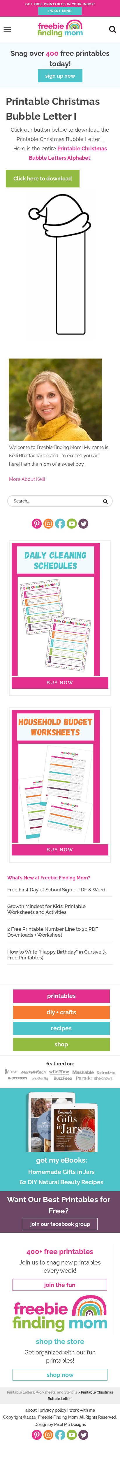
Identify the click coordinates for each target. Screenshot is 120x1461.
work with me (82, 1410)
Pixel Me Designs (70, 1424)
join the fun (59, 1284)
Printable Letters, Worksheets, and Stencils (42, 1392)
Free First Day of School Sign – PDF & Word (56, 890)
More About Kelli (27, 479)
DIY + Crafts (61, 1012)
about (31, 1410)
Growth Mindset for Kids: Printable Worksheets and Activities (46, 909)
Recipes (61, 1028)
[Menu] (7, 29)
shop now (60, 1374)
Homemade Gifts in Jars (61, 1171)
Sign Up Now (60, 76)
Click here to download (42, 178)
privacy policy (53, 1410)
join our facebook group (60, 1224)
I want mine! (60, 11)
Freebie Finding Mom (60, 28)
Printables (61, 995)
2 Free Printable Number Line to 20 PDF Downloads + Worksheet (52, 932)
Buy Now (60, 683)
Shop (61, 1044)
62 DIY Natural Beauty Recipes (61, 1182)
